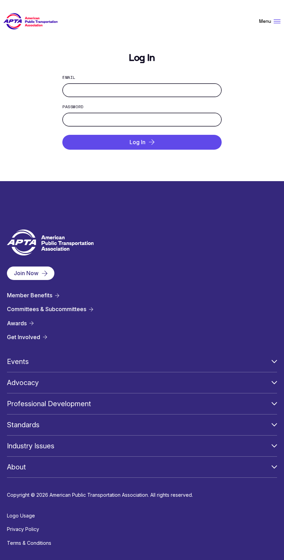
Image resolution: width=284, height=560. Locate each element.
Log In (137, 142)
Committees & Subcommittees (46, 309)
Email (69, 77)
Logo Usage (21, 516)
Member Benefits (29, 295)
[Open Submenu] (274, 361)
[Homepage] (30, 21)
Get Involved (23, 337)
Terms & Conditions (29, 543)
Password (72, 107)
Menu (265, 21)
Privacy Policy (23, 529)
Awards (17, 323)
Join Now (26, 273)
